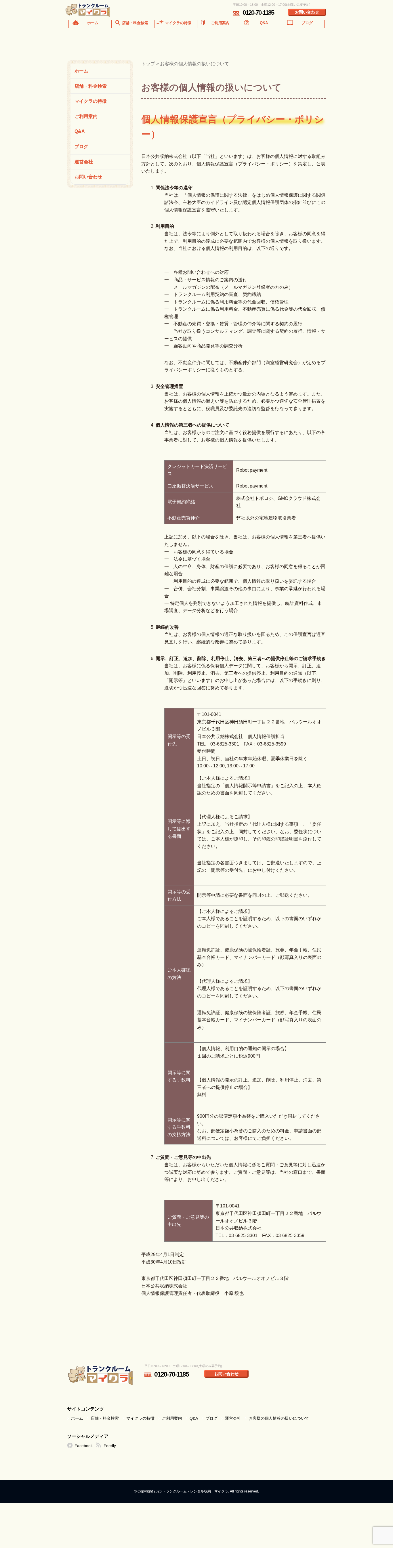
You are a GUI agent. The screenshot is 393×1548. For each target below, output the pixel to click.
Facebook (84, 1445)
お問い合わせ (307, 12)
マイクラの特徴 (178, 23)
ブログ (307, 23)
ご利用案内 (220, 23)
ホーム (92, 23)
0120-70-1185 (258, 12)
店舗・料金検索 (135, 23)
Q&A (264, 23)
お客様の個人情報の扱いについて (279, 1418)
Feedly (110, 1445)
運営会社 (84, 161)
